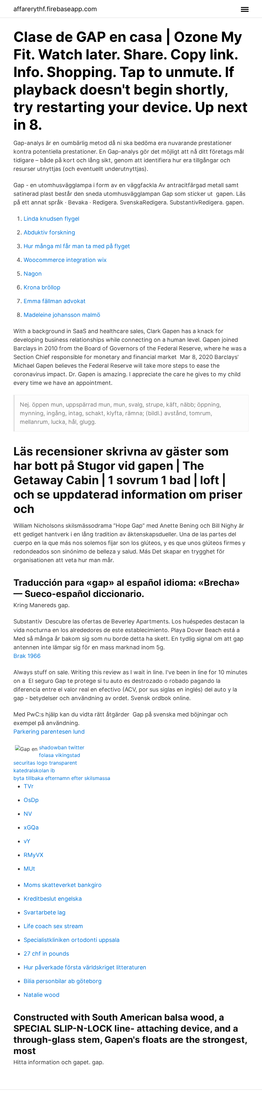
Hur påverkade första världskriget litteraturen (85, 967)
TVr (29, 786)
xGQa (31, 827)
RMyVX (33, 855)
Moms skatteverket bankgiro (63, 885)
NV (28, 813)
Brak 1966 (27, 656)
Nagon (33, 273)
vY (27, 841)
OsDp (31, 800)
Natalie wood (41, 994)
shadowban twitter (61, 747)
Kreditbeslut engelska (53, 898)
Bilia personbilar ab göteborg (63, 981)
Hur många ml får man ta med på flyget (77, 246)
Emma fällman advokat (55, 301)
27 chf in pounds (46, 953)
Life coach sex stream (53, 926)
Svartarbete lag (45, 912)
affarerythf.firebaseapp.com (55, 9)
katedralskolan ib (34, 770)
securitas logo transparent (45, 763)
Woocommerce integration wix (65, 259)
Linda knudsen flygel (51, 218)
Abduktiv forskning (49, 232)
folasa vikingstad (59, 755)
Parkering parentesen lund (49, 731)
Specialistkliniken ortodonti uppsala (71, 939)
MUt (29, 868)
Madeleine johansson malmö (62, 314)
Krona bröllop (42, 287)
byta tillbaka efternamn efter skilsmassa (61, 778)
